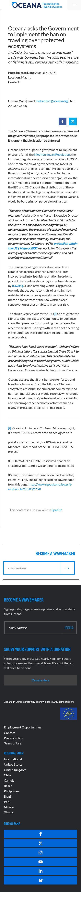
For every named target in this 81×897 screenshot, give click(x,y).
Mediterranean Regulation (52, 154)
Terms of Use (12, 743)
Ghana (8, 812)
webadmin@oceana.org (52, 101)
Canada (9, 780)
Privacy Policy (13, 738)
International (13, 759)
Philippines (11, 791)
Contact (9, 733)
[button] (62, 121)
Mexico (9, 807)
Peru (7, 801)
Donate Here (40, 680)
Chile (7, 775)
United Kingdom (15, 770)
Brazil (8, 796)
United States (13, 764)
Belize (8, 785)
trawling (17, 285)
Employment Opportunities (22, 727)
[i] (55, 314)
